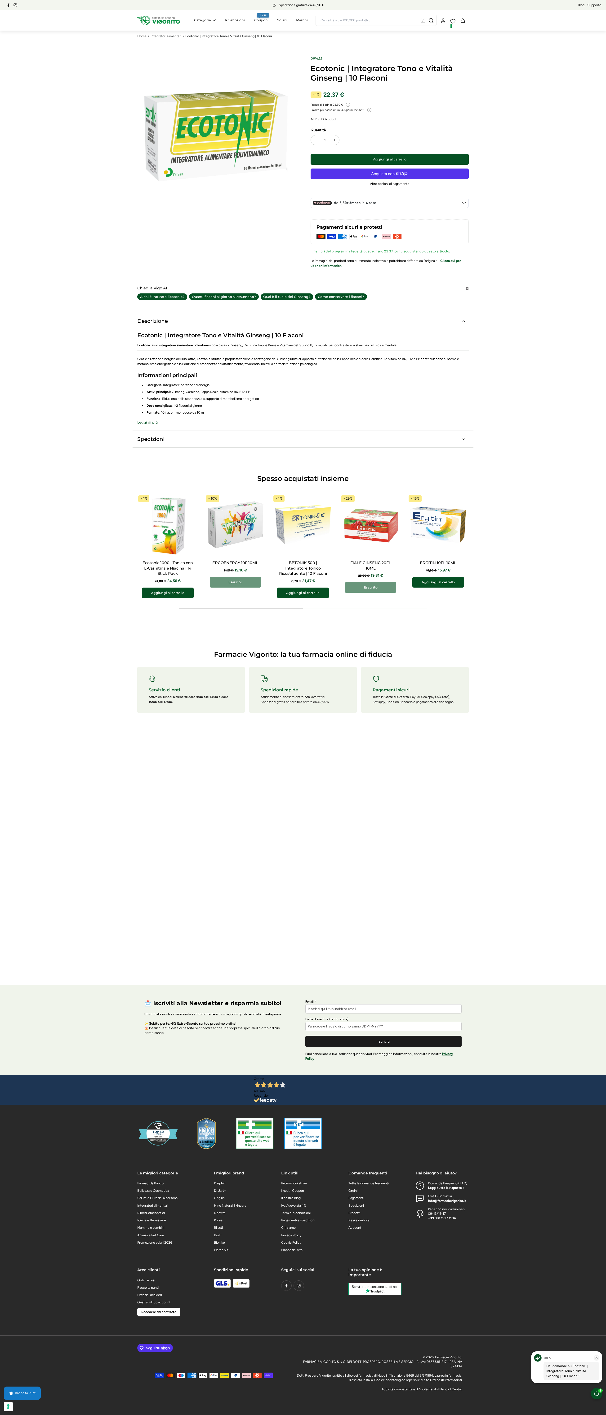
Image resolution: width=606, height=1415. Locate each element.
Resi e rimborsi (359, 1220)
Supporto (594, 5)
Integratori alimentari (166, 36)
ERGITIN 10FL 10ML (438, 563)
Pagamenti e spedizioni (298, 1220)
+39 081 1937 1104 (442, 1218)
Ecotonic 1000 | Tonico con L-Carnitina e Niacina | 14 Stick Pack (168, 568)
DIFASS (316, 59)
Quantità (318, 130)
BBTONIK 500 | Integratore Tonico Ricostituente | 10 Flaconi (303, 568)
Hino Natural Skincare (230, 1206)
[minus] (315, 140)
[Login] (443, 20)
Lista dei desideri (149, 1295)
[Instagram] (15, 5)
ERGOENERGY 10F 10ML (235, 563)
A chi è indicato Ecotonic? (162, 297)
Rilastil (218, 1228)
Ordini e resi (146, 1280)
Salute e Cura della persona (157, 1198)
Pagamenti (356, 1198)
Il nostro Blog (291, 1198)
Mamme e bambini (150, 1228)
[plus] (334, 140)
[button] (390, 159)
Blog (581, 5)
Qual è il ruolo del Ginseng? (286, 297)
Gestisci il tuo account (153, 1302)
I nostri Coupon (292, 1191)
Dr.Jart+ (220, 1191)
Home (142, 36)
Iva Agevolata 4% (293, 1206)
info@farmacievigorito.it (447, 1201)
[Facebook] (8, 5)
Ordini (352, 1191)
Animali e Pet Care (150, 1235)
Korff (218, 1235)
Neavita (219, 1213)
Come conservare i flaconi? (341, 297)
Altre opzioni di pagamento (389, 184)
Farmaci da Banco (150, 1183)
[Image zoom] (216, 135)
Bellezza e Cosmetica (153, 1191)
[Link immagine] (255, 1133)
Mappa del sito (292, 1250)
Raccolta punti (148, 1288)
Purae (218, 1220)
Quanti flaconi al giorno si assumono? (224, 297)
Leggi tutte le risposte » (446, 1188)
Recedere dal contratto (158, 1312)
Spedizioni (356, 1206)
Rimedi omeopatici (151, 1213)
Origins (219, 1198)
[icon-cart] (462, 20)
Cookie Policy (291, 1243)
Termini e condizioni (296, 1213)
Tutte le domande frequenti (368, 1183)
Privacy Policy (291, 1235)
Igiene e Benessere (151, 1220)
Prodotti (354, 1213)
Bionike (219, 1243)
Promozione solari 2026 (154, 1243)
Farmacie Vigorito (448, 1357)
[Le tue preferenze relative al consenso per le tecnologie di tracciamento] (8, 1406)
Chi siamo (288, 1228)
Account (354, 1228)
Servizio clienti (164, 690)
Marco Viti (221, 1250)
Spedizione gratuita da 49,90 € (301, 5)
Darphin (220, 1183)
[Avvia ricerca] (431, 20)
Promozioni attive (294, 1183)
